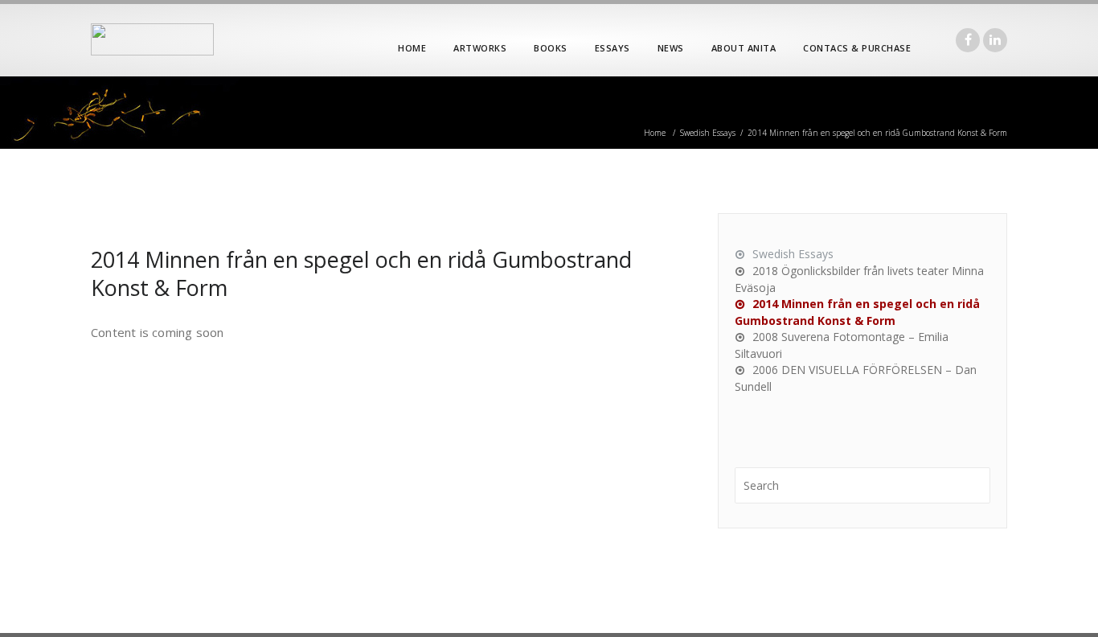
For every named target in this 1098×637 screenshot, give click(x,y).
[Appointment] (152, 39)
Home (412, 48)
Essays (612, 48)
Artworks (479, 48)
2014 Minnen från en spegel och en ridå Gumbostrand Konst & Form (361, 273)
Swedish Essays (707, 132)
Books (550, 48)
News (671, 48)
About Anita (743, 48)
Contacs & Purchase (857, 48)
